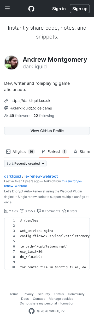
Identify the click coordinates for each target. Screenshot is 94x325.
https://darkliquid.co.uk (30, 100)
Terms (13, 294)
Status (59, 294)
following (43, 115)
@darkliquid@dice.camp (31, 108)
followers (20, 115)
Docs (25, 299)
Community (76, 294)
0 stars (71, 211)
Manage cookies (61, 299)
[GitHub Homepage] (31, 311)
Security (44, 294)
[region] (47, 244)
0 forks (29, 211)
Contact (39, 299)
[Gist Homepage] (31, 8)
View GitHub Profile (47, 130)
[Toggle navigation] (7, 8)
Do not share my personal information (47, 303)
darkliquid (12, 176)
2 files (13, 211)
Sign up (79, 8)
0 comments (50, 211)
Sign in (59, 8)
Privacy (28, 294)
